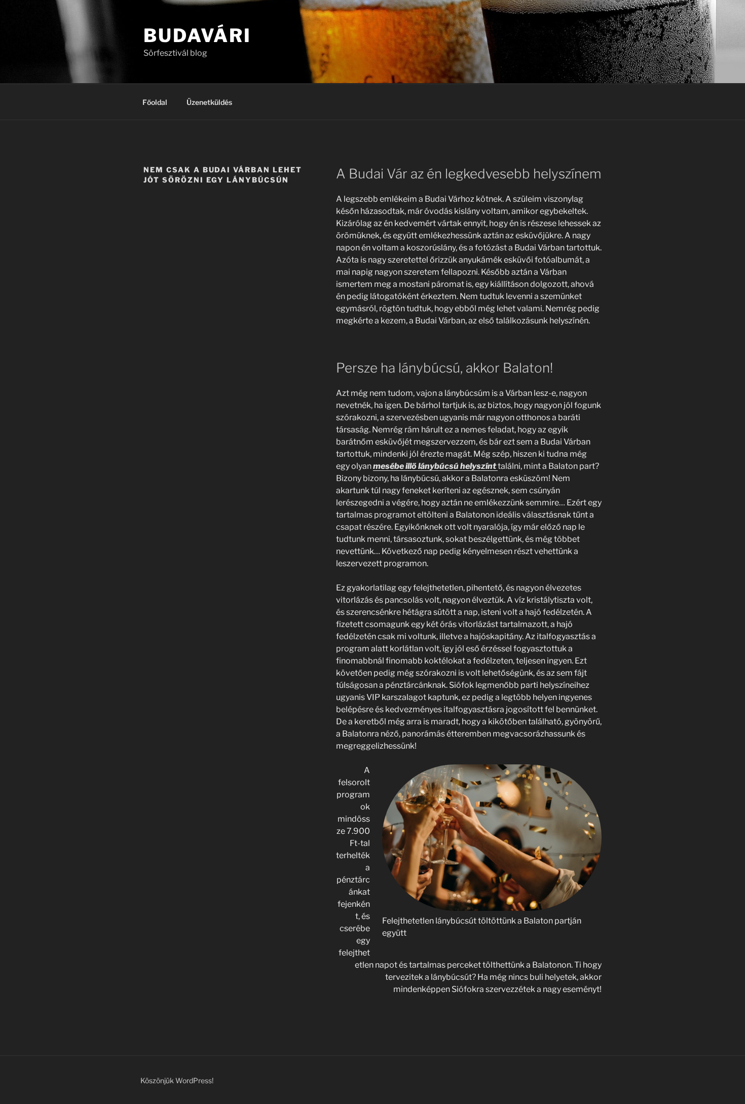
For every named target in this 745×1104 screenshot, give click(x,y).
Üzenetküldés (209, 102)
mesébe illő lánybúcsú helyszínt (435, 466)
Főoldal (154, 102)
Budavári (197, 35)
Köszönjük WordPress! (176, 1080)
